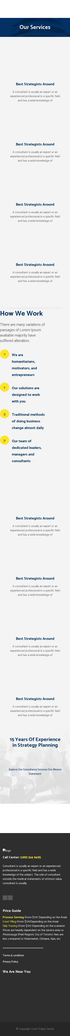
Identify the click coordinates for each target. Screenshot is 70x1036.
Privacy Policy (10, 962)
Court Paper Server (42, 1029)
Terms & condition (13, 955)
